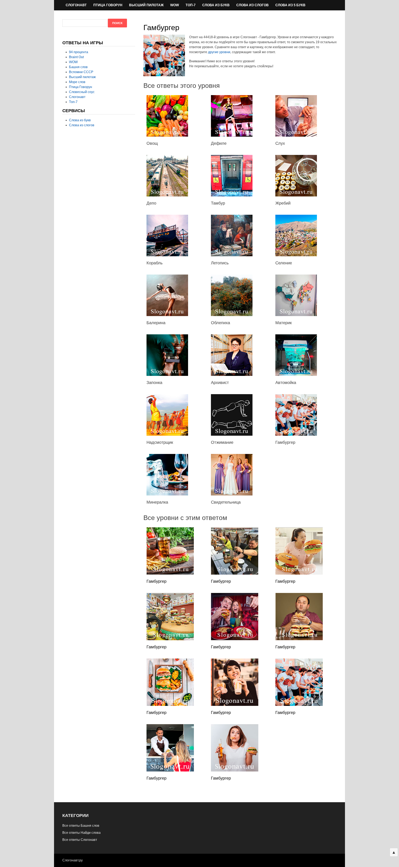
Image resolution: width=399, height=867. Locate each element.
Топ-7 (191, 5)
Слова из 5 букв (290, 5)
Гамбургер (156, 581)
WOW (174, 5)
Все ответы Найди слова (81, 832)
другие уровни (219, 52)
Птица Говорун (107, 5)
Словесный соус (82, 92)
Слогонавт (76, 5)
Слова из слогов (252, 5)
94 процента (78, 52)
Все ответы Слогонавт (79, 839)
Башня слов (78, 67)
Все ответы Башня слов (80, 825)
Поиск (117, 23)
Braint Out (76, 57)
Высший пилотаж (146, 5)
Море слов (77, 82)
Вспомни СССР (81, 72)
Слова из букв (216, 5)
